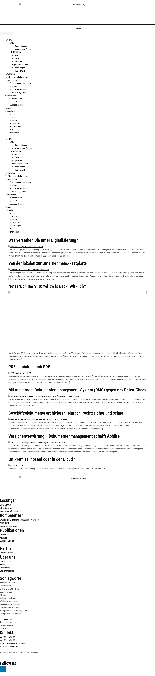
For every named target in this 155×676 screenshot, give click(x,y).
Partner (8, 108)
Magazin (13, 102)
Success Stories (17, 105)
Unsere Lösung (21, 46)
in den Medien (16, 99)
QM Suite (18, 61)
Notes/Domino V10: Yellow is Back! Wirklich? (47, 286)
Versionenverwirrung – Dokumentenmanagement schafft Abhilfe (64, 436)
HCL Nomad (20, 71)
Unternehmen (10, 111)
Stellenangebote (17, 126)
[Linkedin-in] (3, 669)
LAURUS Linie (15, 52)
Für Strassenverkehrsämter (16, 77)
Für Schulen (10, 74)
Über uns (13, 117)
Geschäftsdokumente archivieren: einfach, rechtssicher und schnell (66, 413)
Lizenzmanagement (18, 92)
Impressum (14, 133)
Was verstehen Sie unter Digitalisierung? (43, 240)
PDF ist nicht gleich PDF (29, 366)
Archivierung (15, 86)
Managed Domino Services (21, 65)
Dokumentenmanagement (20, 83)
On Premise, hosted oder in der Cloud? (41, 459)
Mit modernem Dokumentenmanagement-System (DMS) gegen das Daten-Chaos (77, 390)
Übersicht (19, 55)
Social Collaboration (18, 89)
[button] (77, 135)
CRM (17, 58)
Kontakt (13, 114)
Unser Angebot (21, 68)
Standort (13, 120)
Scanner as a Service (23, 49)
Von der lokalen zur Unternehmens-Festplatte (47, 263)
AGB (11, 129)
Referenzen (15, 123)
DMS (12, 43)
